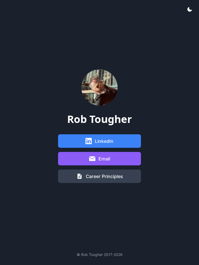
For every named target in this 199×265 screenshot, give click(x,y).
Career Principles (104, 176)
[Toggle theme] (189, 9)
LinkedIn (104, 141)
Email (104, 158)
